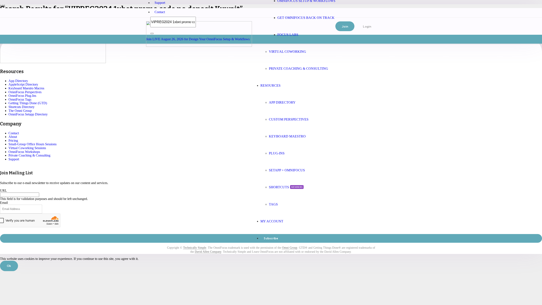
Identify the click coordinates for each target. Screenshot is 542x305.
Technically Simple (194, 247)
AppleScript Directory (23, 84)
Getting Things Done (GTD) (27, 103)
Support (160, 2)
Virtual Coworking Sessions (27, 148)
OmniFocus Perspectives (24, 92)
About (12, 137)
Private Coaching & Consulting (29, 155)
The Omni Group (20, 110)
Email (4, 202)
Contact (160, 12)
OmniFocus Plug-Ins (22, 95)
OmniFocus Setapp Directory (28, 114)
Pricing (13, 140)
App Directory (18, 81)
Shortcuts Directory (21, 107)
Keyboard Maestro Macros (26, 88)
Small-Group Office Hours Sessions (32, 144)
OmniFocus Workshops (24, 152)
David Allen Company (208, 251)
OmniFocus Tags (19, 99)
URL (3, 190)
